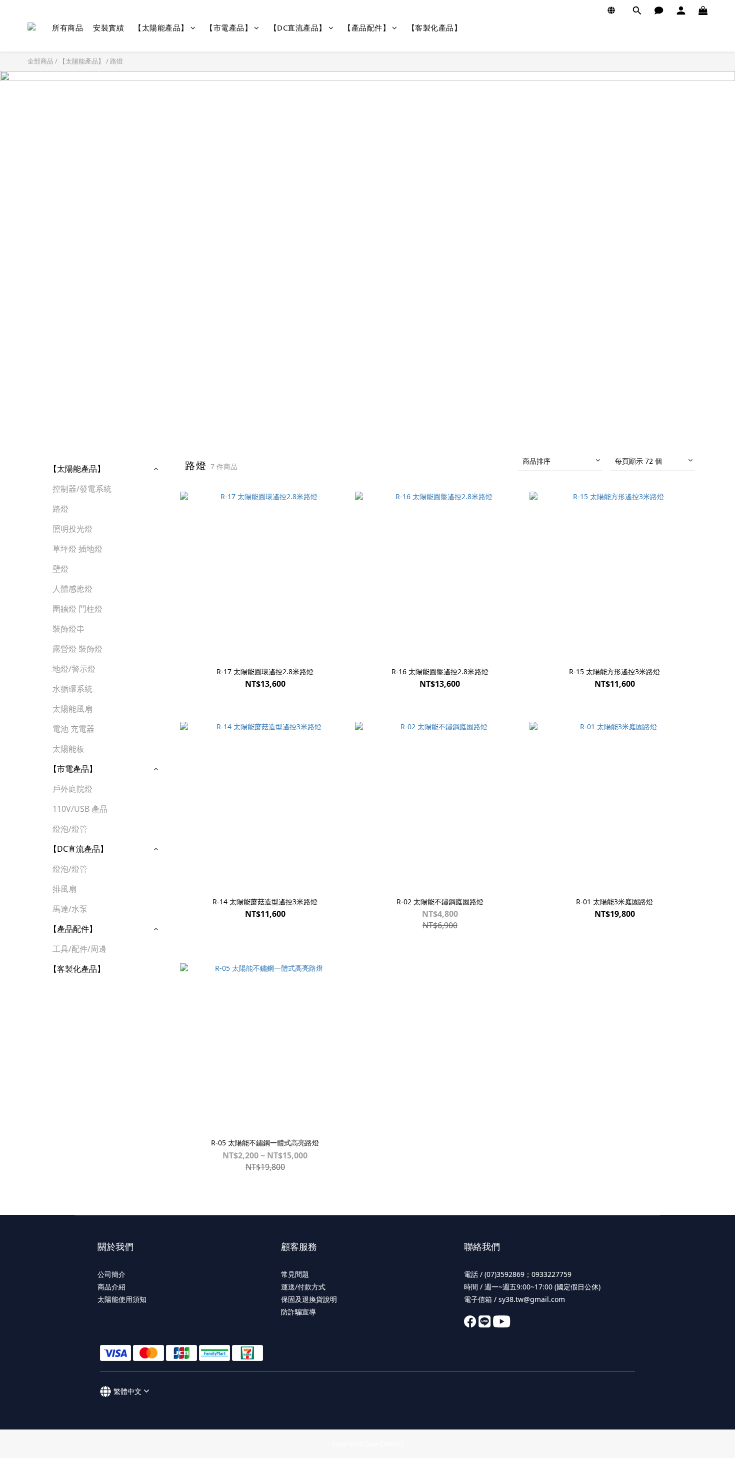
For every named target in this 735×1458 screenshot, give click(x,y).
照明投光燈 (72, 528)
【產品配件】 (367, 28)
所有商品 (67, 28)
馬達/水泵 (70, 908)
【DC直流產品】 (298, 28)
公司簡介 (112, 1274)
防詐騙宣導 (298, 1311)
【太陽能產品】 (161, 28)
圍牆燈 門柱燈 (77, 608)
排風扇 (64, 888)
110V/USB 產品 (80, 808)
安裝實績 (108, 28)
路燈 (116, 61)
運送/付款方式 (303, 1286)
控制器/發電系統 (82, 488)
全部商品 (41, 61)
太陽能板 (68, 748)
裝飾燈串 (68, 628)
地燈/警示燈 (74, 668)
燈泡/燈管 (70, 828)
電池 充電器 (73, 728)
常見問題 (295, 1274)
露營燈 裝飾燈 (77, 648)
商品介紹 (112, 1286)
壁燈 (60, 568)
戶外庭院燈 (72, 788)
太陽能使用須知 (122, 1299)
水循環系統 (72, 688)
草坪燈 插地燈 (77, 548)
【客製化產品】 (435, 28)
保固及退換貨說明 (309, 1299)
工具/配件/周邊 (79, 948)
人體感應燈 (72, 588)
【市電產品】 (229, 28)
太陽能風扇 (72, 708)
